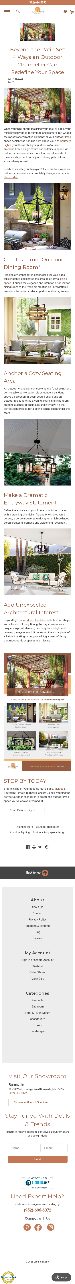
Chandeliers (37, 1019)
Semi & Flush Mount (37, 1013)
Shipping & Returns (37, 926)
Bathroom (37, 1006)
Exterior (37, 1025)
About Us (37, 907)
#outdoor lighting (20, 832)
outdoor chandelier (34, 620)
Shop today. (11, 177)
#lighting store (24, 826)
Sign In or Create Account (37, 960)
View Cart (37, 978)
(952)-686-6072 (18, 1093)
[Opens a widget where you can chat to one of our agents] (61, 1277)
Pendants (37, 1000)
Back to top (33, 872)
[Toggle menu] (9, 11)
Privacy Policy (37, 919)
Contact (37, 913)
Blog (37, 932)
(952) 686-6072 (37, 2)
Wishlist (37, 966)
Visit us (58, 788)
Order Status (37, 972)
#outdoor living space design (48, 832)
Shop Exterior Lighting (24, 810)
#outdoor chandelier (47, 826)
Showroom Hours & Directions (31, 1102)
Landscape (38, 1031)
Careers (38, 938)
